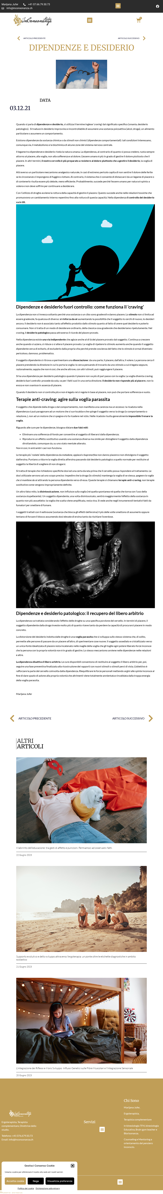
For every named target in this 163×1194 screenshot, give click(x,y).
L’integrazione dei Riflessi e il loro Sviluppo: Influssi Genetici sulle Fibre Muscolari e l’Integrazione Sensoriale (74, 1068)
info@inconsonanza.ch (21, 1139)
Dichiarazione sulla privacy (48, 1188)
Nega (36, 1181)
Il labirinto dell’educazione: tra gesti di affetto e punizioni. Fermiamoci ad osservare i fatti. (64, 847)
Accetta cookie (15, 1181)
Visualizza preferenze (59, 1181)
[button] (72, 1165)
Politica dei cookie (26, 1188)
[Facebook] (157, 6)
